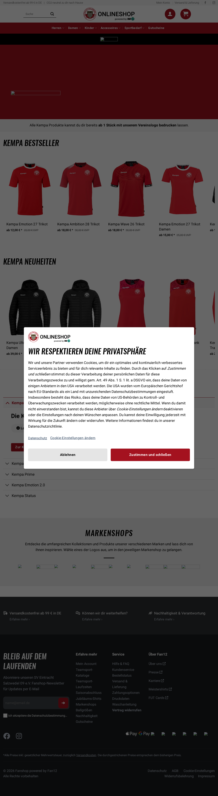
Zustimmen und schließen (150, 455)
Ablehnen (68, 455)
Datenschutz (37, 438)
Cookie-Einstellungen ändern (73, 438)
